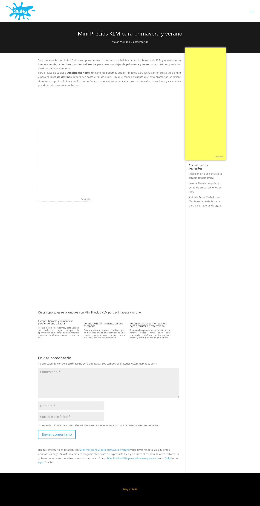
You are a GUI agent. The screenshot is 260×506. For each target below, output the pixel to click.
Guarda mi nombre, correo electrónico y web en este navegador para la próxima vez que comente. (100, 425)
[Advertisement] (64, 143)
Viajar (115, 41)
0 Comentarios (139, 41)
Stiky (168, 458)
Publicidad (86, 199)
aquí (40, 462)
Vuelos (124, 41)
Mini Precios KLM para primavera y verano (104, 449)
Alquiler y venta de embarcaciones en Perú (205, 187)
